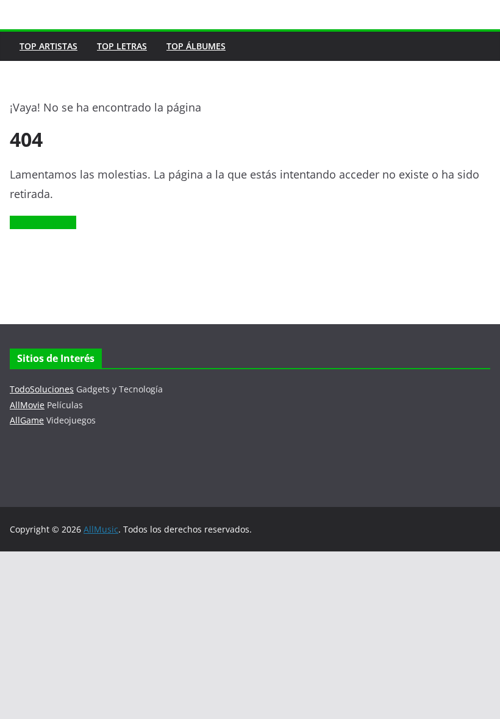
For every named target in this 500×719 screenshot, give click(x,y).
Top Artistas (48, 46)
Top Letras (122, 46)
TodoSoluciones (42, 389)
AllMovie (27, 405)
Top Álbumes (196, 46)
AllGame (27, 420)
